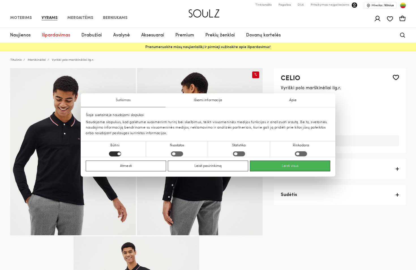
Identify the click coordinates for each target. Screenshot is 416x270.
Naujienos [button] (20, 35)
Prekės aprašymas (301, 169)
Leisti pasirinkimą (208, 165)
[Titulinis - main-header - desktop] (208, 11)
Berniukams (115, 18)
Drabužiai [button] (92, 35)
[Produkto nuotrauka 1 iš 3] (73, 151)
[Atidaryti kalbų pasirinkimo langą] (403, 5)
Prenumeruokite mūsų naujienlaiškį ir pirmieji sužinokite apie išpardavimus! (208, 47)
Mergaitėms (80, 18)
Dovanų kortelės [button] (263, 35)
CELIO (290, 78)
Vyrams (49, 18)
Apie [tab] (293, 100)
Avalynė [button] (121, 35)
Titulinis (16, 60)
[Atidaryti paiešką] (402, 35)
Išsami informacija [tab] (208, 100)
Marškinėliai (37, 60)
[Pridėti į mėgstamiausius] (396, 77)
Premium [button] (184, 35)
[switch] (177, 153)
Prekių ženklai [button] (220, 35)
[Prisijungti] (377, 18)
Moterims (21, 18)
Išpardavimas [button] (56, 35)
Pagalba (284, 4)
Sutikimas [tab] (123, 100)
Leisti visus (290, 165)
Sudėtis (289, 195)
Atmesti (126, 165)
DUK (301, 4)
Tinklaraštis (263, 4)
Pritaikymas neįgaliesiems (330, 4)
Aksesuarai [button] (152, 35)
